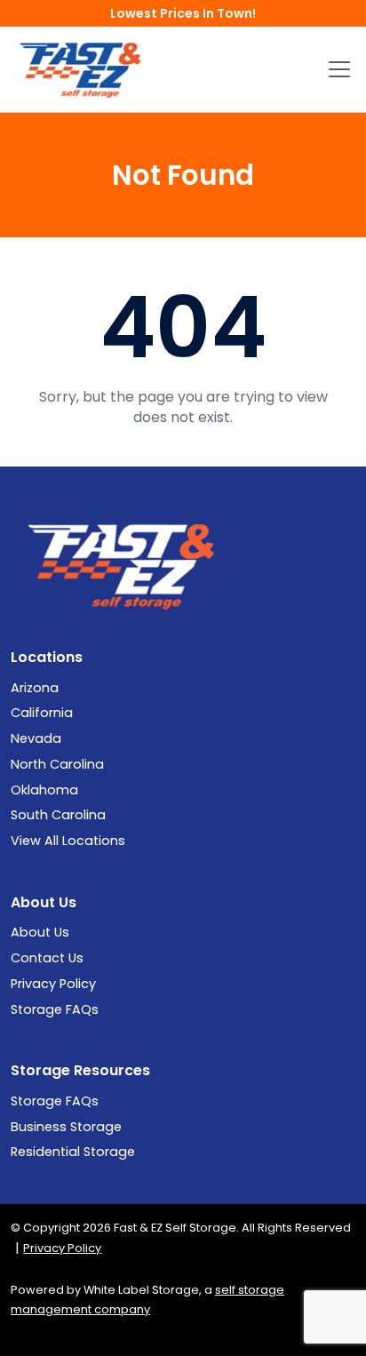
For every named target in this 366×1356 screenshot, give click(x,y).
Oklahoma (44, 790)
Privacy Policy (53, 984)
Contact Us (47, 958)
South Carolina (58, 815)
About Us (40, 932)
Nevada (36, 738)
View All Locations (68, 840)
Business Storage (66, 1127)
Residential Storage (73, 1152)
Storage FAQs (55, 1009)
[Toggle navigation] (339, 69)
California (42, 713)
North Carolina (57, 764)
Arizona (35, 688)
